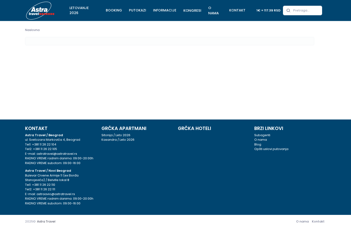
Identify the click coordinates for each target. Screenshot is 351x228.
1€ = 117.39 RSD (268, 10)
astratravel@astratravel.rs (57, 153)
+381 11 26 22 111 (44, 189)
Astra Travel (46, 221)
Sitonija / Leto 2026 (115, 135)
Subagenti (262, 135)
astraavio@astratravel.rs (56, 194)
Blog (257, 144)
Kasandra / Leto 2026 (117, 139)
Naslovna (32, 30)
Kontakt (318, 221)
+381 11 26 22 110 (43, 184)
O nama (260, 139)
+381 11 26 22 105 (45, 149)
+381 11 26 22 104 (44, 144)
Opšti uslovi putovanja (271, 149)
